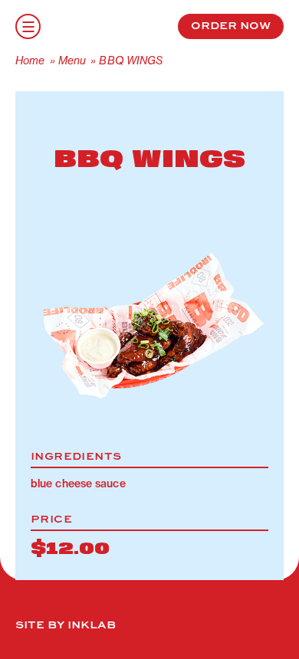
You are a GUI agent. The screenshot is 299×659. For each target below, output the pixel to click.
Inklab (91, 623)
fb (99, 24)
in (64, 24)
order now (231, 24)
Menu (72, 60)
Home (29, 60)
